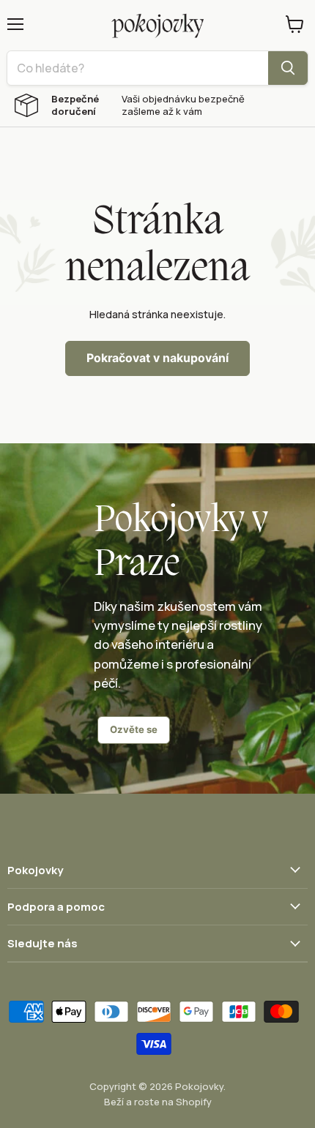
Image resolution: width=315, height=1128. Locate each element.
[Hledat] (288, 68)
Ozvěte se (134, 729)
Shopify (194, 1101)
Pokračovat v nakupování (157, 358)
